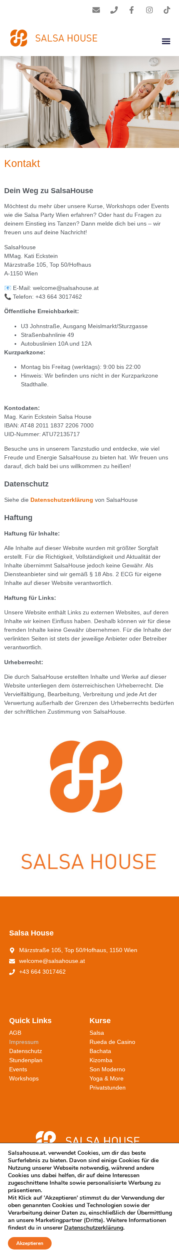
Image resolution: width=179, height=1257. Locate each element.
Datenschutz (25, 1051)
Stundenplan (25, 1060)
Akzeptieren (29, 1243)
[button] (166, 41)
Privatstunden (108, 1087)
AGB (15, 1033)
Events (18, 1069)
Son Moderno (107, 1069)
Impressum (24, 1042)
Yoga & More (107, 1078)
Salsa (97, 1033)
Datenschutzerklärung (93, 1228)
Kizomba (101, 1060)
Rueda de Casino (112, 1042)
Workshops (24, 1078)
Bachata (100, 1051)
